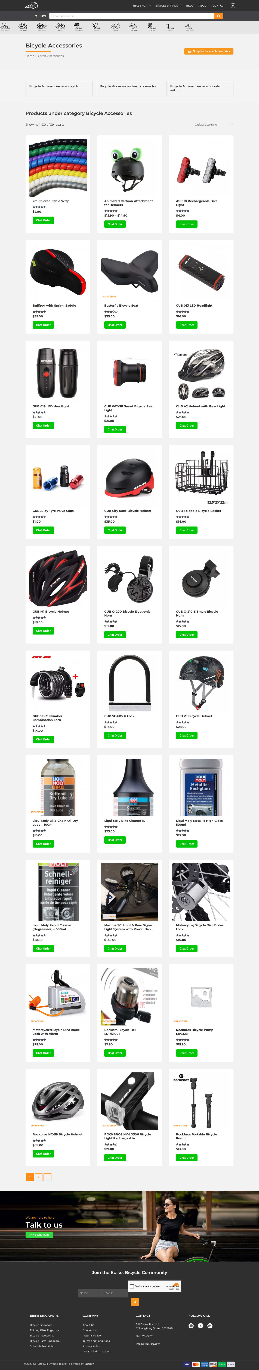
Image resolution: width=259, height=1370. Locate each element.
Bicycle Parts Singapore (45, 1340)
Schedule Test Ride (41, 1346)
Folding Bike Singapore (44, 1330)
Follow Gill (199, 1315)
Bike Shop (140, 5)
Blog (190, 5)
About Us (88, 1325)
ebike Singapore (44, 1315)
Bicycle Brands (166, 5)
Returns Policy (92, 1335)
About (203, 5)
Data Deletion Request (97, 1351)
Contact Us (90, 1330)
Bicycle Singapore (41, 1325)
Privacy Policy (91, 1346)
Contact (219, 5)
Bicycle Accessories (42, 1335)
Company (91, 1315)
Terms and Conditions (96, 1340)
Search (218, 15)
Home (30, 56)
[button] (148, 5)
